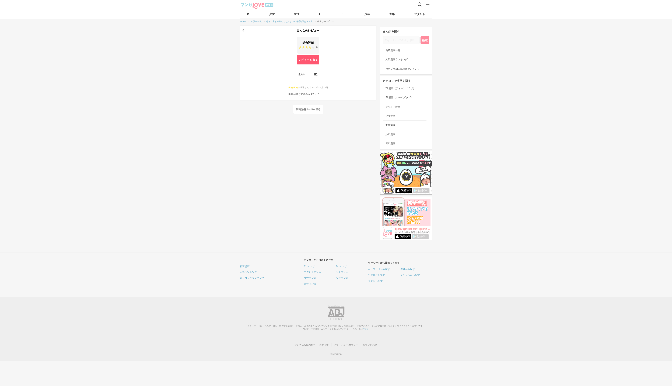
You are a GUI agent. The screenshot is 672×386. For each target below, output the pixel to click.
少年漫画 (390, 134)
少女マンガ (342, 272)
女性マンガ (310, 277)
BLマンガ (341, 266)
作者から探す (407, 269)
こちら (366, 328)
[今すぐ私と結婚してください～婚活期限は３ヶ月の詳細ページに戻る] (243, 30)
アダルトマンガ (312, 272)
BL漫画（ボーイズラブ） (399, 97)
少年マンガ (342, 277)
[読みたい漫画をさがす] (420, 4)
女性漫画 (390, 125)
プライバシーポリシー (346, 344)
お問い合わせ (370, 344)
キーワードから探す (379, 269)
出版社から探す (376, 274)
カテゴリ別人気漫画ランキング (403, 68)
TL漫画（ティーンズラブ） (400, 88)
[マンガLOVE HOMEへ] (248, 14)
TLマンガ (309, 266)
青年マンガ (310, 283)
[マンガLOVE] (257, 5)
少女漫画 (390, 115)
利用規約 (324, 344)
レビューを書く (308, 60)
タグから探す (375, 280)
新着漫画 (245, 266)
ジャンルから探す (410, 274)
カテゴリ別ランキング (252, 277)
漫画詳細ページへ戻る (308, 109)
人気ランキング (248, 272)
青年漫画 (390, 143)
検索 (425, 40)
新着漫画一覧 (393, 50)
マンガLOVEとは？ (304, 344)
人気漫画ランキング (397, 59)
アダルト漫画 (393, 106)
